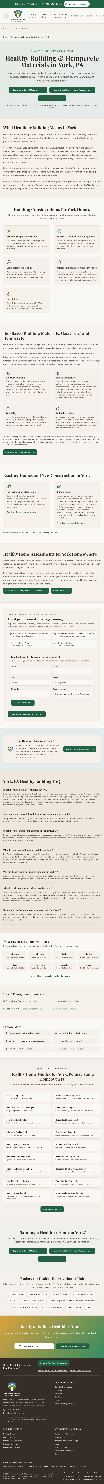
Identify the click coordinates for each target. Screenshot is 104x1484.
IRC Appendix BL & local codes (71, 1049)
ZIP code (15, 689)
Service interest (60, 689)
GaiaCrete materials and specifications (27, 1041)
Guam (45, 1466)
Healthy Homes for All (92, 1476)
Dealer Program (74, 1307)
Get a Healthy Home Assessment (53, 1370)
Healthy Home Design (38, 1294)
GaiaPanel (59, 1397)
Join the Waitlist (22, 702)
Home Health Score (62, 1437)
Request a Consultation (80, 1370)
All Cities (97, 1473)
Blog (88, 1307)
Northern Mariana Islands (76, 1466)
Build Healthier (45, 15)
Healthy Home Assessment (60, 15)
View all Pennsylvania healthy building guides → (52, 976)
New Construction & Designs (71, 523)
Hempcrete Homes (10, 1444)
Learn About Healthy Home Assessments (72, 90)
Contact (58, 1454)
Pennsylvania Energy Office (67, 1001)
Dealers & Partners (62, 1447)
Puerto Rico (21, 1466)
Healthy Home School (71, 1479)
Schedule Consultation (76, 4)
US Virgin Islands (35, 1466)
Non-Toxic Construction (52, 1307)
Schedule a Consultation (34, 1346)
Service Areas (77, 1473)
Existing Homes (9, 1434)
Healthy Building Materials (25, 1307)
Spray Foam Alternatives (34, 1301)
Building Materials (33, 15)
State (55, 677)
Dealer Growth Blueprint (91, 1479)
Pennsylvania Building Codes (68, 1009)
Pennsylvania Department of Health (22, 1001)
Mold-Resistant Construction (82, 1301)
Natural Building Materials (65, 1404)
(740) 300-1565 (52, 4)
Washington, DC (9, 1466)
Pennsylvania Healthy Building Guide (27, 37)
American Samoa (58, 1466)
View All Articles (50, 1209)
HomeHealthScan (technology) (66, 1441)
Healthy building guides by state (72, 1033)
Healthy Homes (17, 1294)
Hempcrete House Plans (12, 1441)
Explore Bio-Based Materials (25, 90)
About (57, 1444)
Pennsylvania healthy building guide (24, 1033)
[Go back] (6, 16)
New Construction (10, 1437)
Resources (70, 1476)
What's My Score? (61, 590)
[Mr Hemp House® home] (18, 16)
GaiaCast (58, 1400)
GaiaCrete (13, 1301)
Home (6, 37)
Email (55, 666)
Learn (89, 16)
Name (13, 666)
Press (78, 1476)
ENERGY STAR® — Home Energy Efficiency (24, 1009)
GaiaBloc (58, 1394)
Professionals (77, 16)
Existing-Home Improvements (21, 512)
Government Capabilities (64, 1451)
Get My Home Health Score (24, 714)
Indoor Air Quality (57, 1301)
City (13, 677)
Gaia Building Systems (47, 532)
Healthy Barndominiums (82, 1294)
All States (88, 1473)
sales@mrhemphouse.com (16, 1413)
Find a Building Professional (20, 1049)
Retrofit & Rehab (60, 1294)
